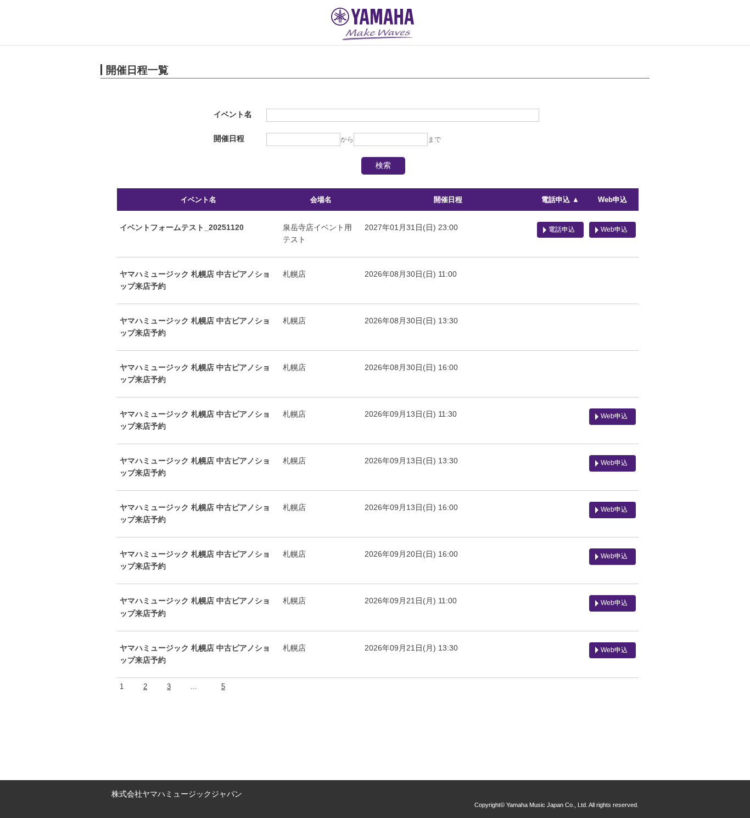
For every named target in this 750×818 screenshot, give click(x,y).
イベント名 (198, 199)
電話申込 (561, 229)
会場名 (321, 199)
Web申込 (612, 199)
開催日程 (448, 199)
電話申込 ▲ (560, 199)
